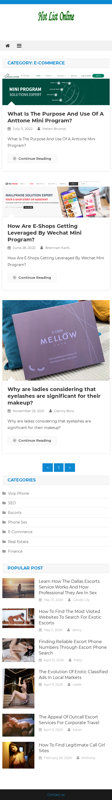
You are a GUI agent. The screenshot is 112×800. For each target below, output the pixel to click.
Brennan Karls (57, 248)
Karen (77, 730)
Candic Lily (81, 600)
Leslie (77, 684)
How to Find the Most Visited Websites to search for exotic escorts (70, 617)
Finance (15, 551)
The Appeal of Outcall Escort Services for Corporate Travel (69, 720)
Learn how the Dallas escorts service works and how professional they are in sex (69, 587)
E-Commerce (20, 532)
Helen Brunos (54, 129)
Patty (78, 660)
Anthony (88, 758)
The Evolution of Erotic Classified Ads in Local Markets (73, 674)
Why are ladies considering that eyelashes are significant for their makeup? (54, 396)
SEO (12, 503)
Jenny (77, 630)
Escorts (15, 512)
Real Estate (18, 541)
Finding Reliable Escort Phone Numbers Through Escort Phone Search (73, 647)
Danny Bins (64, 411)
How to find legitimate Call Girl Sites (72, 748)
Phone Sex (17, 522)
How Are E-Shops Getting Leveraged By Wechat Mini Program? (45, 233)
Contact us (56, 795)
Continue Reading (34, 158)
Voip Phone (18, 493)
